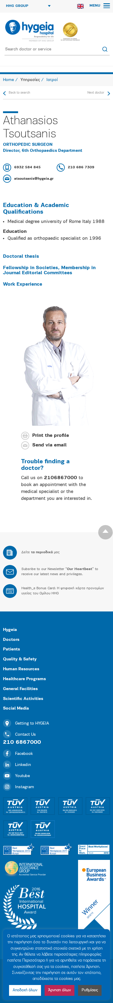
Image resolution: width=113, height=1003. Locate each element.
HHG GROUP (17, 6)
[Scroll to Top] (105, 532)
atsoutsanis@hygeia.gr (34, 179)
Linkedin (23, 765)
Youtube (22, 776)
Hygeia (10, 630)
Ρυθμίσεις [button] (90, 990)
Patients (11, 649)
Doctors (11, 640)
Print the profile (50, 436)
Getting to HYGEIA (32, 723)
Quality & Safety (19, 659)
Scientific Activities (23, 699)
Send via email (49, 445)
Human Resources (21, 669)
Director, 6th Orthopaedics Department (42, 151)
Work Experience (22, 284)
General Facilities (20, 689)
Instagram (24, 787)
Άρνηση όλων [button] (59, 990)
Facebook (24, 754)
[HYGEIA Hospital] (29, 31)
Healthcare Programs (24, 679)
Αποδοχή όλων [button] (25, 990)
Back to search (19, 93)
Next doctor (95, 93)
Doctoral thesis (21, 256)
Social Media (16, 708)
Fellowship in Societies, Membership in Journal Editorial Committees (49, 271)
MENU (95, 6)
